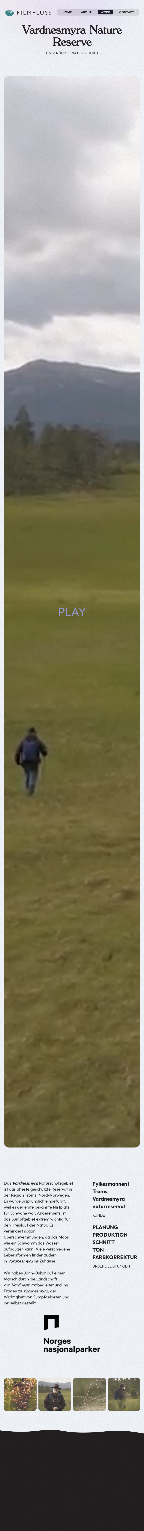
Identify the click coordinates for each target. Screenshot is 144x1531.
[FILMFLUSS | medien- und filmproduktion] (28, 11)
